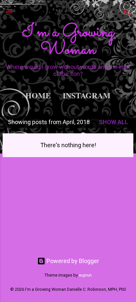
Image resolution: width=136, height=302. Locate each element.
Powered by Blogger (72, 260)
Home (38, 95)
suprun (85, 275)
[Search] (127, 13)
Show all (113, 121)
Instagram (87, 95)
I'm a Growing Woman (68, 41)
